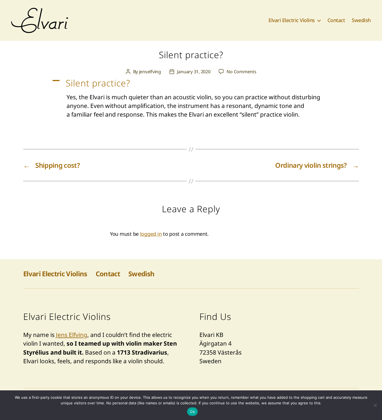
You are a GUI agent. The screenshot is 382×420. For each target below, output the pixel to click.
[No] (375, 405)
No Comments (241, 72)
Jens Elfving (71, 335)
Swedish (361, 20)
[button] (191, 83)
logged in (151, 233)
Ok (192, 411)
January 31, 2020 (194, 72)
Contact (336, 20)
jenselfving (150, 72)
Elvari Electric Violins (291, 20)
